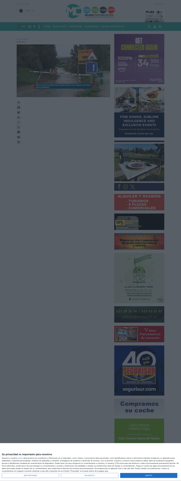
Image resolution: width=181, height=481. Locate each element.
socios (20, 458)
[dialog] (90, 462)
